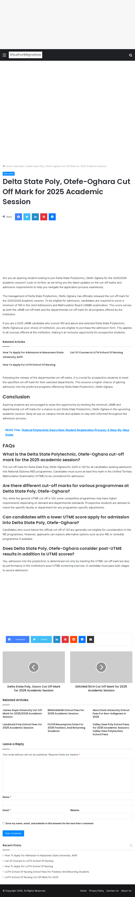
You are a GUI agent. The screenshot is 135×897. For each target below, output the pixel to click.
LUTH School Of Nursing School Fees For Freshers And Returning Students (47, 871)
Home (8, 166)
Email (7, 810)
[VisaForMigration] (25, 55)
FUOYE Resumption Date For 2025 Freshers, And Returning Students (66, 728)
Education (19, 166)
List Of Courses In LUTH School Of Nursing (96, 352)
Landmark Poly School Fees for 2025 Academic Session (22, 726)
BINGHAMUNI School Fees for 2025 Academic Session (66, 711)
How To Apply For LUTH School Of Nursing (29, 364)
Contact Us (112, 890)
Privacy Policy (96, 890)
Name (7, 797)
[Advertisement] (67, 24)
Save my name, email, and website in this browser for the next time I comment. (50, 823)
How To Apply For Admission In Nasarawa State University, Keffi (41, 855)
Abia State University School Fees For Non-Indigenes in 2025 (111, 713)
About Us (126, 890)
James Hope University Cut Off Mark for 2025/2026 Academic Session (22, 713)
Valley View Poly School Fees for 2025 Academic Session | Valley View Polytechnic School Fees (111, 729)
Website (74, 810)
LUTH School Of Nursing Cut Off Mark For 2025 (31, 877)
